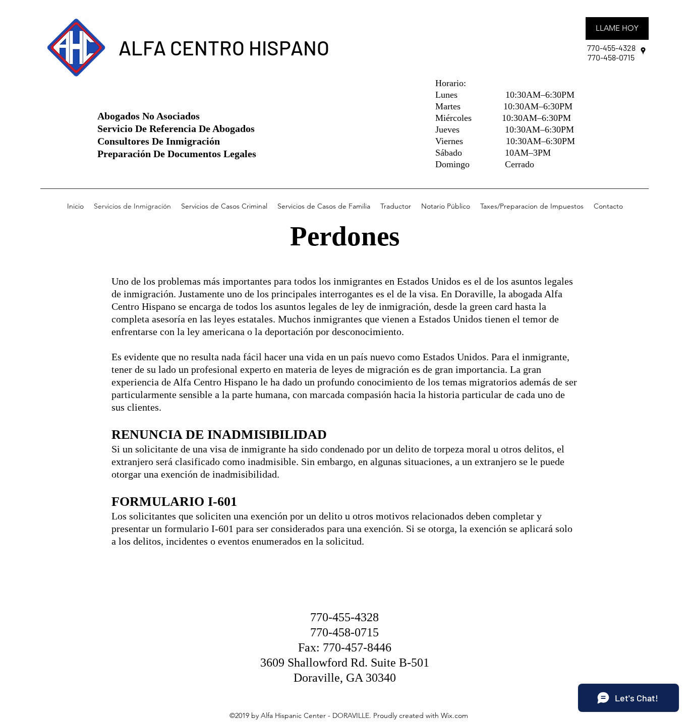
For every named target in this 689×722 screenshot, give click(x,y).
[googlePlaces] (643, 51)
